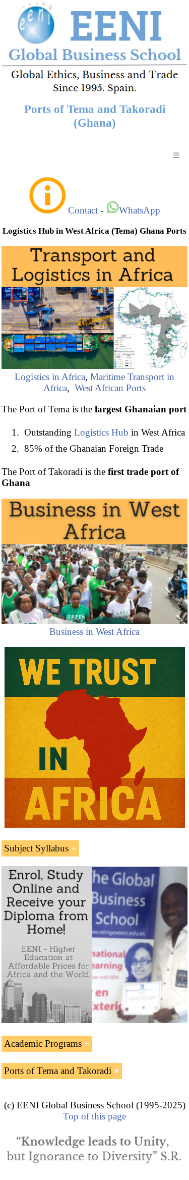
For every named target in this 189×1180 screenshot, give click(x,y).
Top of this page (94, 1116)
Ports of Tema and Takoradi (57, 1070)
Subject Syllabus (36, 848)
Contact (83, 210)
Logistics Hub (101, 432)
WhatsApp (139, 210)
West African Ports (110, 388)
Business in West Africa (94, 631)
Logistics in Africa (50, 376)
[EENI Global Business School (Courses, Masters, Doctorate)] (94, 92)
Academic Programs (43, 1043)
